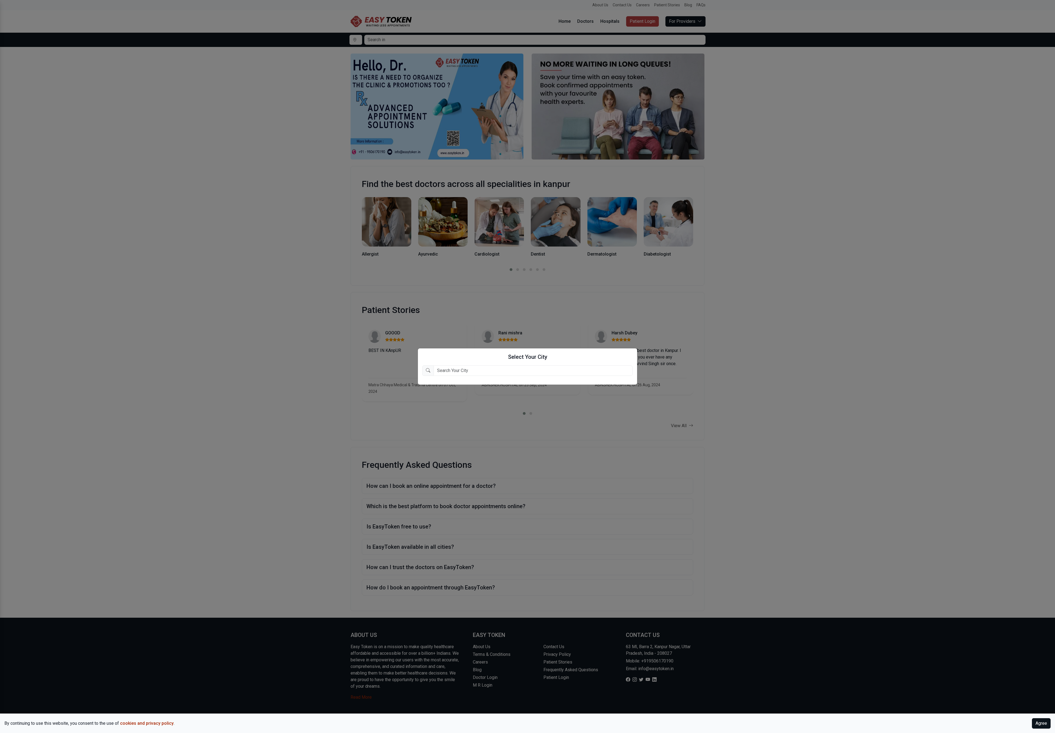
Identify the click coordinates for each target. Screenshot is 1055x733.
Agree (1041, 723)
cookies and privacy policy (147, 723)
